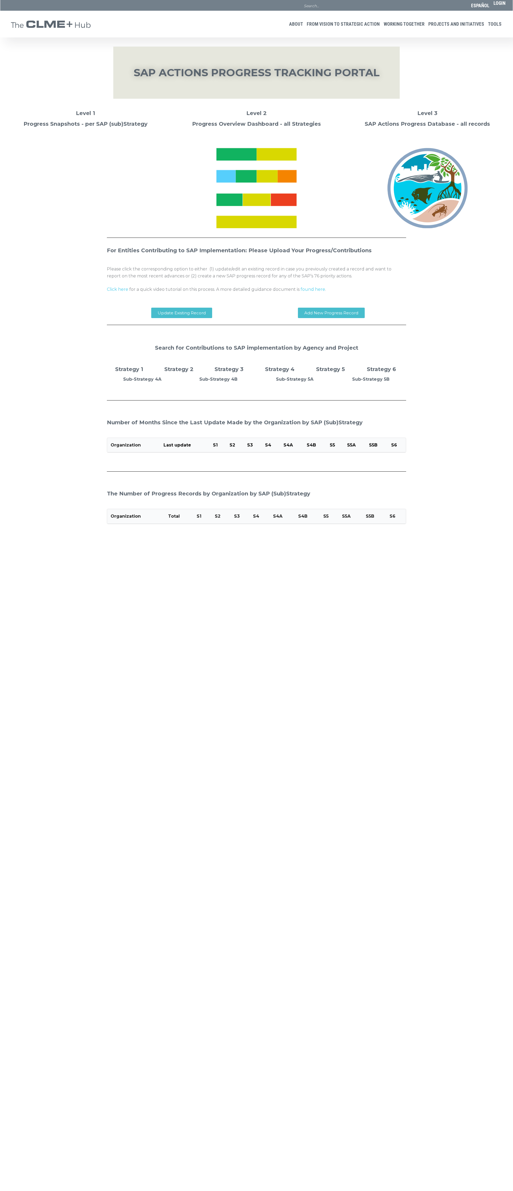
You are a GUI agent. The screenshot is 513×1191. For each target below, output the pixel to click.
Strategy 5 (330, 369)
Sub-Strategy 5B (371, 379)
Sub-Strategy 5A (294, 379)
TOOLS (495, 24)
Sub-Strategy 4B (218, 379)
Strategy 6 (381, 369)
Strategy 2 (178, 369)
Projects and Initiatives (456, 24)
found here (313, 289)
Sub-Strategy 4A (142, 379)
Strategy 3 (229, 369)
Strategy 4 (279, 369)
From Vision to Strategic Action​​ (343, 24)
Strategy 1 (129, 369)
